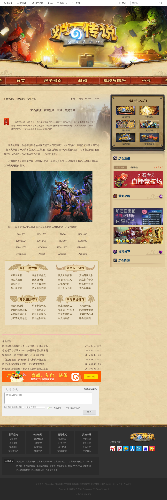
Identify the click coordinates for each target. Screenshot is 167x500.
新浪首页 (8, 3)
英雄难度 (62, 439)
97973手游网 (37, 3)
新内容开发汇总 (19, 314)
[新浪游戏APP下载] (51, 382)
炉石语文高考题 (19, 318)
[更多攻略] (161, 196)
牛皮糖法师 (63, 318)
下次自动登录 (56, 408)
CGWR (86, 461)
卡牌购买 (87, 451)
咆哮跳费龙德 (86, 310)
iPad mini (82, 254)
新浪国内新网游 (75, 461)
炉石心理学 (85, 288)
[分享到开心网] (152, 448)
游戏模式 (38, 447)
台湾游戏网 (30, 461)
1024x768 (41, 234)
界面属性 (13, 443)
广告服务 (68, 484)
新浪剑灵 (87, 466)
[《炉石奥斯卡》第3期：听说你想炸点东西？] (138, 243)
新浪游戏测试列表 (44, 461)
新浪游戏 (21, 3)
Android (62, 254)
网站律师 (95, 484)
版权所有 (88, 494)
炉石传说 (32, 99)
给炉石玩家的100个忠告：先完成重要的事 (23, 364)
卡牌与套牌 (38, 439)
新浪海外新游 (59, 461)
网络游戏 (21, 99)
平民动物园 (85, 318)
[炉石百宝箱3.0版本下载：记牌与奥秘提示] (138, 224)
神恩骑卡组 (85, 305)
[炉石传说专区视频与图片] (115, 81)
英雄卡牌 (86, 434)
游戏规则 (13, 447)
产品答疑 (128, 484)
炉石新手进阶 (86, 284)
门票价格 (62, 443)
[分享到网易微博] (119, 448)
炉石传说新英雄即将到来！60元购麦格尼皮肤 (25, 369)
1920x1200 (62, 247)
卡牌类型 (38, 443)
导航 (62, 3)
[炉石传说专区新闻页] (83, 81)
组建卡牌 (38, 451)
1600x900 (82, 241)
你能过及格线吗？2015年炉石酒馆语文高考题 (25, 350)
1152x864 (62, 234)
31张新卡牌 (63, 284)
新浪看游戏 (158, 167)
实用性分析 (16, 275)
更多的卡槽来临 (19, 310)
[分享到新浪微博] (113, 448)
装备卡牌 (87, 443)
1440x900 (62, 241)
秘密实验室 (16, 279)
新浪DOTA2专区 (75, 466)
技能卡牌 (87, 439)
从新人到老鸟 (39, 314)
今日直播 (120, 167)
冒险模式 (62, 434)
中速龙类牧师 (65, 314)
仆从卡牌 (87, 447)
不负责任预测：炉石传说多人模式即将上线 (24, 359)
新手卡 (52, 466)
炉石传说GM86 (37, 470)
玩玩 (50, 3)
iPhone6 (41, 254)
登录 (124, 3)
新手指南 (13, 434)
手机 (78, 3)
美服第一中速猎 (66, 310)
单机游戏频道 (29, 466)
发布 (89, 412)
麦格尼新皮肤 (86, 275)
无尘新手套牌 (86, 279)
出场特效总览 (65, 279)
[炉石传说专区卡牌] (148, 81)
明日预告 (134, 167)
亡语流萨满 (62, 451)
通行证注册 (117, 484)
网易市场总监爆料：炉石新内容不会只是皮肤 (25, 346)
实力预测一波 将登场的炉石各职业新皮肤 (23, 355)
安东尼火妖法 (65, 305)
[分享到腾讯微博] (139, 448)
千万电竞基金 (39, 310)
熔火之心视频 (39, 284)
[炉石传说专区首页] (83, 30)
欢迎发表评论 (91, 389)
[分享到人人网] (132, 448)
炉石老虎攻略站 (23, 470)
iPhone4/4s (82, 247)
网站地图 (59, 484)
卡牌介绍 (37, 434)
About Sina (49, 484)
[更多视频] (161, 252)
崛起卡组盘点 (39, 275)
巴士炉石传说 (51, 470)
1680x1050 (21, 247)
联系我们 (77, 484)
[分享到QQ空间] (126, 448)
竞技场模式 (13, 451)
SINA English (105, 484)
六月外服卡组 (65, 288)
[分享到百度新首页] (145, 448)
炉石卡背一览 (39, 305)
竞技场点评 (37, 279)
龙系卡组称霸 (39, 288)
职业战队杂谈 (39, 318)
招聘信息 (86, 484)
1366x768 (41, 241)
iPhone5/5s (21, 254)
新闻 (134, 3)
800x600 (21, 234)
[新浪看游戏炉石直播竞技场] (138, 187)
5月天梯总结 (17, 305)
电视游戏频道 (42, 466)
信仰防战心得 (86, 314)
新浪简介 (39, 484)
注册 (68, 408)
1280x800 (82, 234)
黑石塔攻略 (16, 288)
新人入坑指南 (65, 275)
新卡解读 (62, 447)
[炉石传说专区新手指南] (52, 81)
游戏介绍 (13, 439)
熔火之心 (15, 284)
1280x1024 (21, 241)
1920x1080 (41, 247)
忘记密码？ (76, 408)
